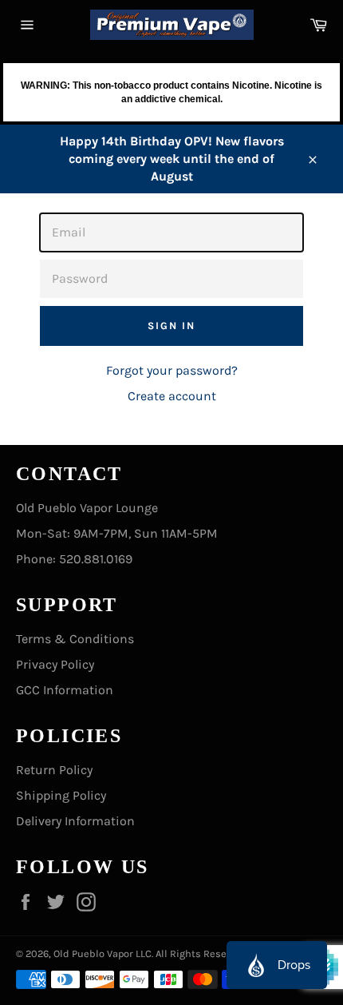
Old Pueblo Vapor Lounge (87, 507)
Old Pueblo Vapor (93, 953)
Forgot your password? (172, 370)
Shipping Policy (61, 795)
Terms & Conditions (75, 638)
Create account (172, 395)
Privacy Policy (55, 664)
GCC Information (64, 689)
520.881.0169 (95, 558)
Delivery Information (75, 820)
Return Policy (54, 769)
